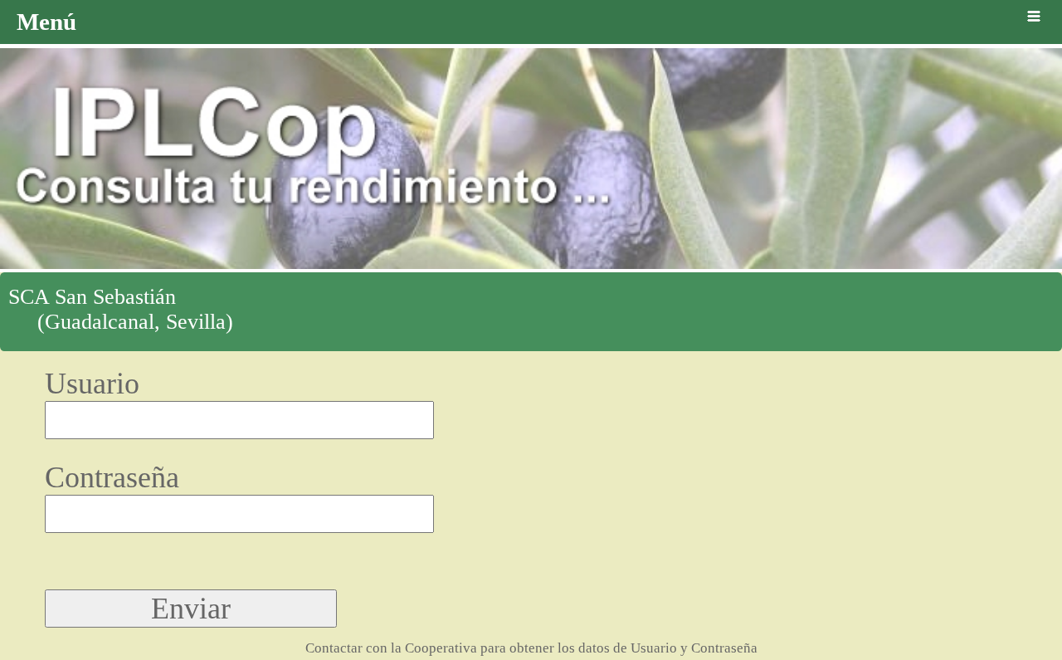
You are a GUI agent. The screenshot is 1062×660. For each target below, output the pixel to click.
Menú (46, 21)
